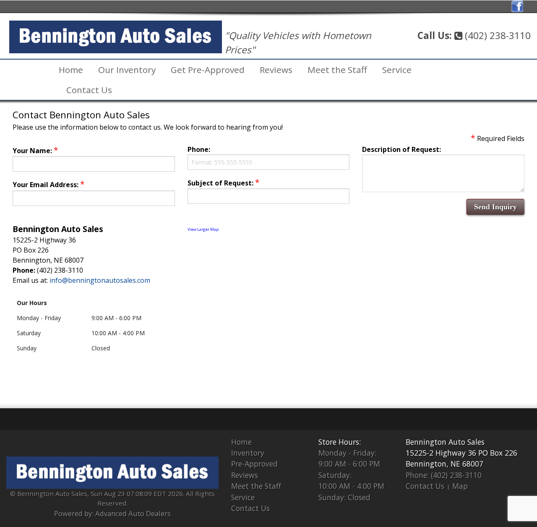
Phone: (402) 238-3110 (444, 475)
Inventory (247, 453)
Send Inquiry (495, 207)
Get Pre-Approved (208, 70)
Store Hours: (339, 442)
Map (460, 486)
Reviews (276, 70)
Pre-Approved (254, 464)
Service (397, 70)
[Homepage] (115, 36)
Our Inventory (127, 70)
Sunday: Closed (344, 497)
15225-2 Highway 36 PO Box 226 (461, 453)
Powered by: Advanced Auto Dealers (112, 513)
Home (71, 70)
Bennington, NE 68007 (444, 464)
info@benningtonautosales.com (100, 280)
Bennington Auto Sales (445, 442)
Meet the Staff (337, 70)
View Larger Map (203, 229)
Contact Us (89, 90)
